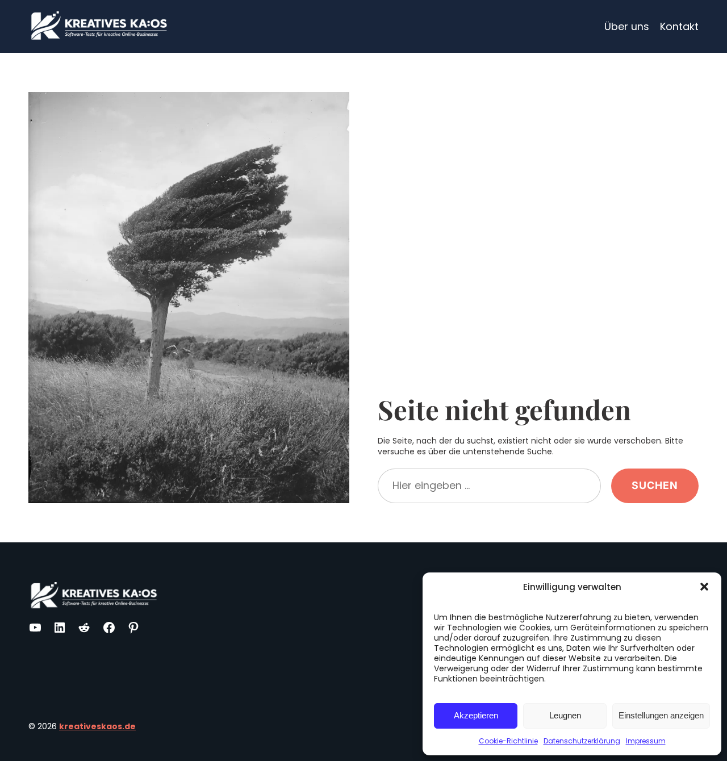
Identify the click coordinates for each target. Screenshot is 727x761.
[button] (704, 586)
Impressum (646, 741)
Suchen (655, 485)
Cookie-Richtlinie (508, 741)
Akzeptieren (476, 715)
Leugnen (565, 715)
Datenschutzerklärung (582, 741)
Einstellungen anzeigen (661, 715)
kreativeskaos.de (97, 726)
